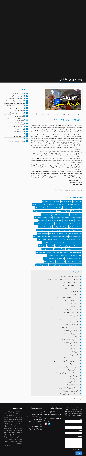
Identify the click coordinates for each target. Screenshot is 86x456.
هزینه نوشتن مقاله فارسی (42, 265)
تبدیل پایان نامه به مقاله (41, 208)
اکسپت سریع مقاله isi (66, 201)
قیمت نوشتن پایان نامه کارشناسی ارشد (58, 233)
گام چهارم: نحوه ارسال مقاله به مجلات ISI (14, 103)
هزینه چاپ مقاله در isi (53, 255)
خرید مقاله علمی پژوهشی (75, 227)
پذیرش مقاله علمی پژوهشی (55, 208)
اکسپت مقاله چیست (47, 201)
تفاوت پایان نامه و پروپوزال (63, 211)
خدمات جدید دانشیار (19, 139)
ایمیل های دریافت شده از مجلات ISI (15, 106)
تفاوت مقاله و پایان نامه (75, 214)
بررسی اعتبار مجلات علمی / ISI (34, 417)
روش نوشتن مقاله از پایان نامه (60, 227)
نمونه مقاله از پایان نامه (47, 249)
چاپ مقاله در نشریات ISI (75, 224)
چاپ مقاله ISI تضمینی (68, 220)
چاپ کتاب (39, 412)
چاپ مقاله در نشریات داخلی (61, 224)
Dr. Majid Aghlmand (77, 114)
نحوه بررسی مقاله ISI (76, 243)
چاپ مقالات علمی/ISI (37, 414)
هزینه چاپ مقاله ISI (64, 255)
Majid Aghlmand (48, 421)
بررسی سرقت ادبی (37, 419)
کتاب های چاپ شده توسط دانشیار (16, 141)
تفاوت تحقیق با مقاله (38, 211)
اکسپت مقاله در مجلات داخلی (74, 205)
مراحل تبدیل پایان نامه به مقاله (74, 239)
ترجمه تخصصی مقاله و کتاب (35, 426)
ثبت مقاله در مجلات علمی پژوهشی (60, 214)
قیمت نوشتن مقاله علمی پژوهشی (60, 236)
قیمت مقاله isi (40, 230)
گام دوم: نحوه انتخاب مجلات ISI (16, 98)
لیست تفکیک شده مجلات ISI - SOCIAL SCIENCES (14, 123)
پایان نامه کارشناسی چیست (48, 205)
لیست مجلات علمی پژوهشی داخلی (41, 236)
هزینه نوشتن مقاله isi (49, 262)
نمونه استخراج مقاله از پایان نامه (73, 249)
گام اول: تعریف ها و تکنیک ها (40, 114)
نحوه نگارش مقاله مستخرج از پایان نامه (72, 246)
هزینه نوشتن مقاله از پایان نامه (74, 265)
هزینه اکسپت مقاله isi (76, 255)
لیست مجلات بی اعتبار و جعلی (16, 113)
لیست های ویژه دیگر (19, 131)
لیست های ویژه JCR (19, 129)
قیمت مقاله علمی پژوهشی (75, 233)
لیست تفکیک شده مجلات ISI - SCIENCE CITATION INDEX (14, 116)
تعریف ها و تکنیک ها (76, 211)
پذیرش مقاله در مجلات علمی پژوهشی (72, 208)
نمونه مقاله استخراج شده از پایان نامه (72, 252)
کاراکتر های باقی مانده (77, 450)
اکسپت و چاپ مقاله (60, 205)
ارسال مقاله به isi (77, 201)
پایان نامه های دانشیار (19, 110)
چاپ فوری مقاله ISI (47, 217)
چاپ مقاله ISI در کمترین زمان (54, 220)
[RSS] (24, 93)
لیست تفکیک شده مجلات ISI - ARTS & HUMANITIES (14, 120)
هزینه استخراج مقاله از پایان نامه (54, 252)
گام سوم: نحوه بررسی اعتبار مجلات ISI (15, 101)
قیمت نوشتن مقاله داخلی (75, 236)
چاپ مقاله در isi (42, 220)
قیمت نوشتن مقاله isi (42, 233)
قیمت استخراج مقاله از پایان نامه (62, 230)
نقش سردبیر (58, 246)
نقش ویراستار (50, 246)
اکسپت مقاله (57, 201)
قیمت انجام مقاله (49, 230)
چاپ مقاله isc (38, 217)
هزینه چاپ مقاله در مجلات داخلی (73, 258)
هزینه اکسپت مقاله (40, 252)
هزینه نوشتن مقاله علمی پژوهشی (57, 265)
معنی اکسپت (62, 239)
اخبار (23, 134)
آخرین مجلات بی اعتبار (18, 136)
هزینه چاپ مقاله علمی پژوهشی (73, 262)
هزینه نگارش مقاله (60, 262)
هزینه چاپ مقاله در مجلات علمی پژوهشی (54, 258)
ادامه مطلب (7, 446)
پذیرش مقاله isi (36, 205)
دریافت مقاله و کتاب (37, 424)
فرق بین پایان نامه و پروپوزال (45, 227)
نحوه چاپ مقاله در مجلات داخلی (50, 243)
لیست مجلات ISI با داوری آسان (16, 127)
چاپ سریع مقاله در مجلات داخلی (61, 217)
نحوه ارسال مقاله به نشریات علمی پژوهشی (47, 239)
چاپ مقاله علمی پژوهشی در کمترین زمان (44, 224)
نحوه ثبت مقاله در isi (65, 243)
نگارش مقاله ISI (42, 246)
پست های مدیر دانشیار (18, 93)
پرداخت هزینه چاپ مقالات (35, 422)
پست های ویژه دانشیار (53, 114)
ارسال (79, 453)
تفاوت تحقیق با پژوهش (50, 211)
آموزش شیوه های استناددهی (17, 108)
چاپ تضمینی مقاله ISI (76, 217)
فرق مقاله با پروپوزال (76, 230)
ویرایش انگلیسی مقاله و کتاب (35, 429)
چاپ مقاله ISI (78, 220)
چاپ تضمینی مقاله (46, 214)
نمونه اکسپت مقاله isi (59, 249)
